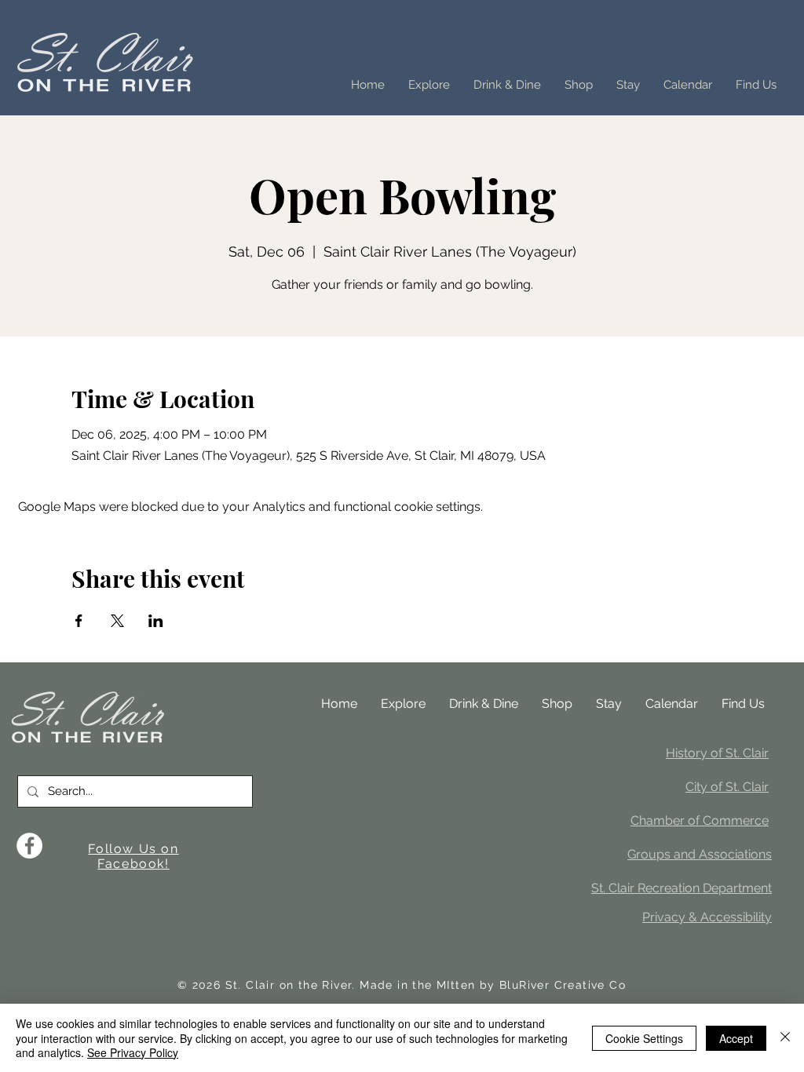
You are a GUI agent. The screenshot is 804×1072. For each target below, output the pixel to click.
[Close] (785, 1037)
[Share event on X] (117, 620)
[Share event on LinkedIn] (155, 620)
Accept (736, 1038)
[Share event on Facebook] (78, 620)
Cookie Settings (644, 1038)
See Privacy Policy (132, 1052)
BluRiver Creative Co (562, 985)
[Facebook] (29, 846)
